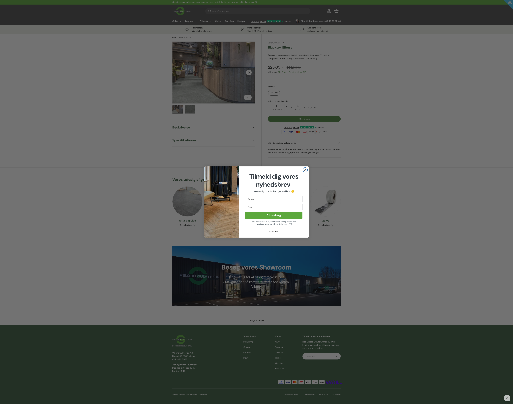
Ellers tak (273, 231)
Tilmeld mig (274, 215)
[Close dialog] (305, 170)
